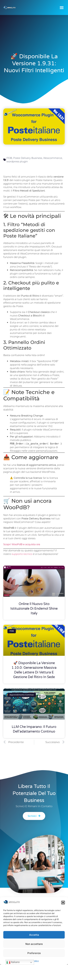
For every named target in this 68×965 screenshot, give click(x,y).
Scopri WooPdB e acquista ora (21, 544)
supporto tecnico (22, 554)
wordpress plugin (17, 161)
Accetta (34, 934)
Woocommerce (52, 158)
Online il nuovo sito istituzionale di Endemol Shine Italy (34, 608)
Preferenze (34, 953)
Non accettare (34, 944)
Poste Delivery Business (27, 158)
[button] (63, 902)
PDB (9, 158)
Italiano (15, 962)
